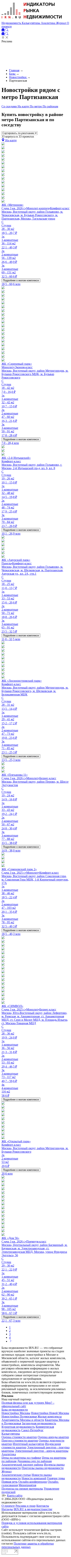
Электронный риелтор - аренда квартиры (41, 1450)
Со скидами (10, 106)
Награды (7, 1509)
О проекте (8, 1505)
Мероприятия (27, 1485)
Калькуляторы (31, 23)
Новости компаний (34, 1478)
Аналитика (48, 23)
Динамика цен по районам (34, 1461)
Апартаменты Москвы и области (23, 1420)
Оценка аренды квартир (53, 1437)
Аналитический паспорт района (22, 1464)
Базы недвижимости (15, 1409)
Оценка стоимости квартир (19, 1437)
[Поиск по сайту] (6, 30)
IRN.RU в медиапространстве (33, 1509)
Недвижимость (12, 23)
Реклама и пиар (26, 1505)
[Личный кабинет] (3, 30)
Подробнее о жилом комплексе (21, 280)
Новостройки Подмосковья (19, 1416)
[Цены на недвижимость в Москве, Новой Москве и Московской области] (32, 19)
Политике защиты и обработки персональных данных (28, 1545)
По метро (36, 106)
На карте (24, 106)
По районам (50, 106)
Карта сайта (14, 1495)
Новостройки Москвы (16, 1413)
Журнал (61, 23)
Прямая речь (10, 1481)
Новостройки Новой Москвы (50, 1413)
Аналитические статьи (16, 1474)
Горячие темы (56, 1478)
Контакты (42, 1505)
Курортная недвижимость (18, 1426)
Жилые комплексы (49, 1416)
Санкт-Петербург (32, 1430)
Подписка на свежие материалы (22, 1488)
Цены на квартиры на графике (21, 1457)
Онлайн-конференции (32, 1481)
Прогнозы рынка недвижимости (43, 1468)
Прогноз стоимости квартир (20, 1440)
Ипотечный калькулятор (28, 1444)
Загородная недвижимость (39, 1423)
